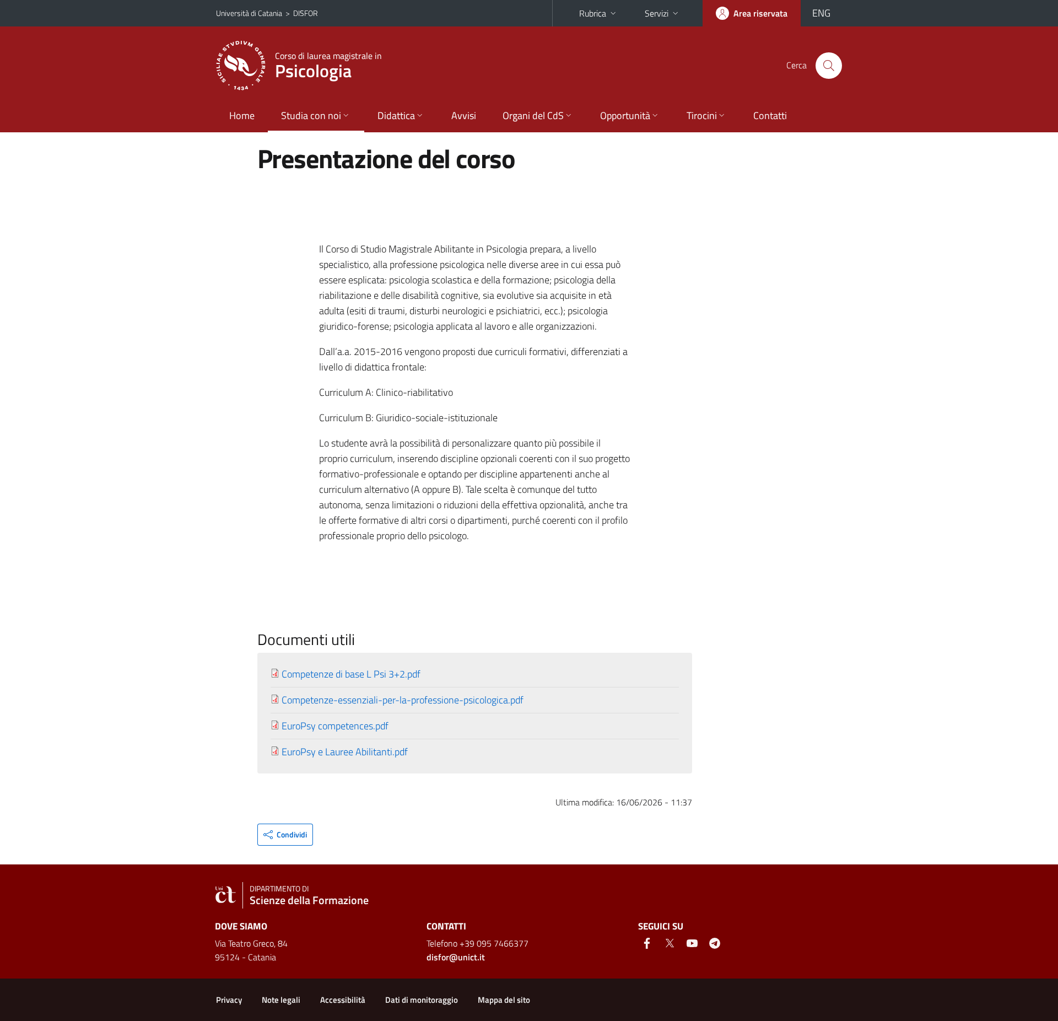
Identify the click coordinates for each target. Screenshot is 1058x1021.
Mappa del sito (504, 999)
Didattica (396, 115)
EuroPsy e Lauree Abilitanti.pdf (345, 751)
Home (242, 115)
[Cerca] (829, 65)
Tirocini (702, 115)
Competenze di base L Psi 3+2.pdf (351, 674)
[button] (285, 835)
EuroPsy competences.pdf (335, 725)
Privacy (229, 999)
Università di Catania (249, 13)
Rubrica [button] (592, 13)
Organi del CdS (533, 115)
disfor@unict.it (456, 957)
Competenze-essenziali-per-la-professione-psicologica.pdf (402, 699)
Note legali (281, 999)
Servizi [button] (656, 13)
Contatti (770, 115)
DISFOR (305, 13)
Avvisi (463, 115)
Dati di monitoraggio (421, 999)
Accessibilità (342, 999)
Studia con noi (311, 115)
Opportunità (625, 115)
